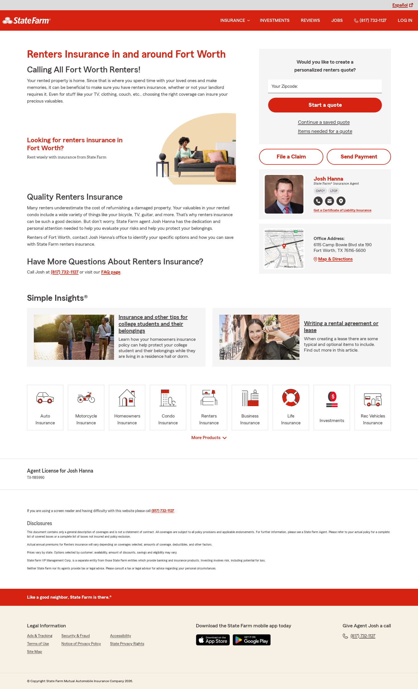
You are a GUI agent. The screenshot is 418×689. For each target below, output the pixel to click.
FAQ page (110, 272)
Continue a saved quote (324, 122)
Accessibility (120, 636)
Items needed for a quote (325, 131)
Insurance (232, 20)
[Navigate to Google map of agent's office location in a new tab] (340, 201)
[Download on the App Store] (213, 640)
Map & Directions (335, 259)
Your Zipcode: (285, 86)
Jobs (337, 20)
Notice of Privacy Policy (81, 644)
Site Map (34, 652)
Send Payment (359, 157)
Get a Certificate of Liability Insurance (342, 210)
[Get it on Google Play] (252, 640)
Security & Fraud (75, 636)
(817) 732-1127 (373, 20)
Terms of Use (38, 644)
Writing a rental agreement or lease (341, 327)
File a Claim (291, 157)
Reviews (310, 20)
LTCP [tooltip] (333, 191)
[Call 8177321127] (318, 201)
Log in (405, 20)
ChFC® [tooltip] (320, 191)
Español (400, 5)
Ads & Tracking (39, 636)
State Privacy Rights (127, 644)
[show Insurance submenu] (247, 20)
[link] (26, 20)
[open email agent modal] (329, 202)
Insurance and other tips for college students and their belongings (153, 324)
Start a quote (325, 105)
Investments (274, 20)
